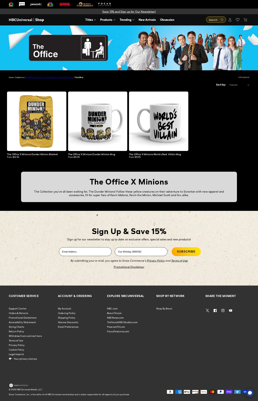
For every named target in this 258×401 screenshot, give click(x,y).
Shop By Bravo (164, 308)
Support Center (18, 308)
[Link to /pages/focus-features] (104, 4)
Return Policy (16, 331)
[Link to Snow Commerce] (18, 386)
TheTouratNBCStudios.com (122, 322)
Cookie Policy (16, 349)
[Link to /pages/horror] (65, 4)
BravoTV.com (114, 313)
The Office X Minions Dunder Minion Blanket (32, 154)
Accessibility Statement (22, 322)
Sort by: (221, 84)
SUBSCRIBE (186, 251)
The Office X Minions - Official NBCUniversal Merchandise (49, 77)
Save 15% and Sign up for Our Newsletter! (129, 11)
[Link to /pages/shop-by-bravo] (22, 4)
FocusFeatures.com (118, 331)
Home (11, 77)
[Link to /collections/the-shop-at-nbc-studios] (84, 4)
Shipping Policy (66, 317)
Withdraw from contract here (25, 335)
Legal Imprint (16, 354)
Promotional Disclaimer (129, 267)
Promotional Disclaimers (23, 317)
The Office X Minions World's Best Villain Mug (155, 154)
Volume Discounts (68, 322)
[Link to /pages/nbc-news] (50, 4)
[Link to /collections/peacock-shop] (36, 4)
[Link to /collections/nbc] (11, 4)
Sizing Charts (16, 326)
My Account (64, 308)
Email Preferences (68, 326)
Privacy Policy (17, 345)
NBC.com (112, 308)
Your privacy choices (25, 358)
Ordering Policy (66, 313)
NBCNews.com (115, 317)
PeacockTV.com (116, 326)
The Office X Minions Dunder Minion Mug (91, 154)
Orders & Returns (18, 313)
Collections (19, 77)
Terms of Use (16, 340)
